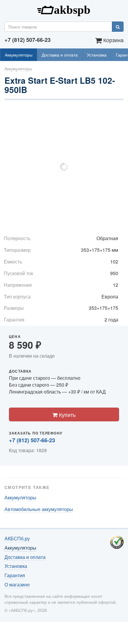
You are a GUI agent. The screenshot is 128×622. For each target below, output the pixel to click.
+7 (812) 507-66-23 (32, 440)
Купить (66, 414)
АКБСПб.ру (64, 9)
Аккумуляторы (18, 55)
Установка (97, 55)
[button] (118, 112)
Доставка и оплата (60, 55)
